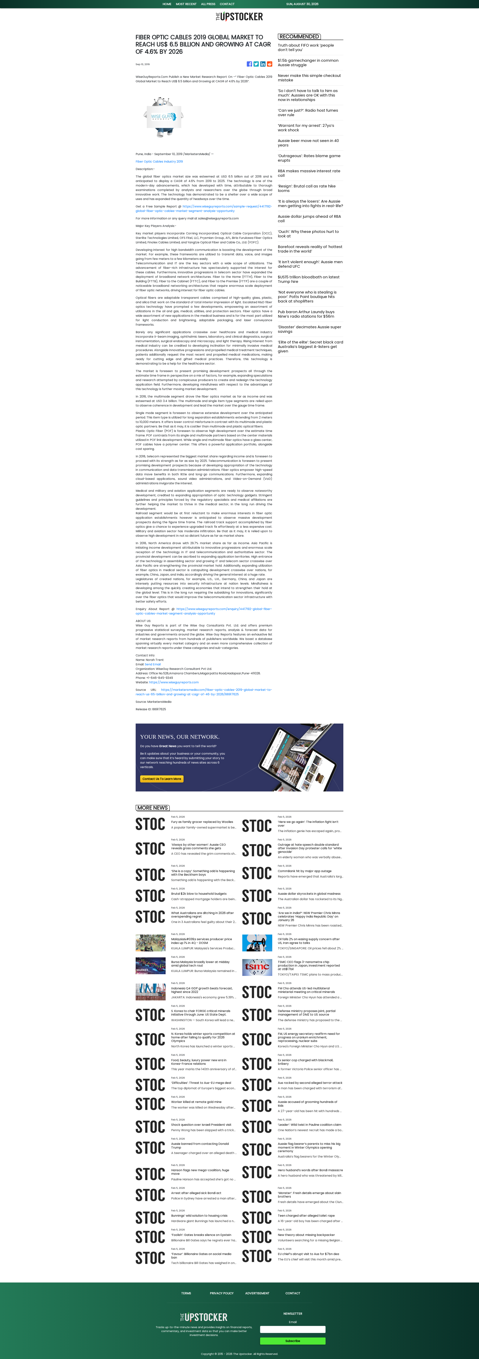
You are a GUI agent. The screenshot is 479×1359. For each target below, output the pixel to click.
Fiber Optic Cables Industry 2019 (159, 161)
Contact (293, 1293)
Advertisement (257, 1293)
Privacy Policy (222, 1293)
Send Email (153, 664)
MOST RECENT (186, 4)
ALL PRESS (208, 4)
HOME (167, 4)
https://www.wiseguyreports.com (174, 682)
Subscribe (293, 1341)
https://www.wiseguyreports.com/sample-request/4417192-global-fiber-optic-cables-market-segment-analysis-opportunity (204, 208)
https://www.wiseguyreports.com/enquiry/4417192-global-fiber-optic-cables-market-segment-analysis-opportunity (204, 611)
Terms (186, 1293)
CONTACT (227, 4)
